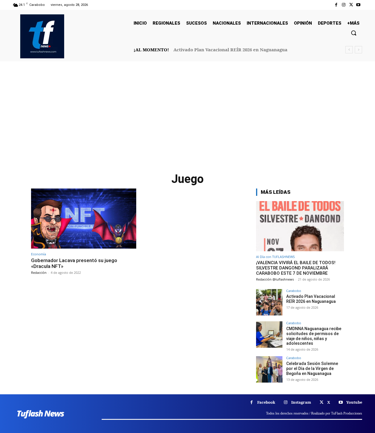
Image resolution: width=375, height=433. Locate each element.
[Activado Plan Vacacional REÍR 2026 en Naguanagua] (269, 302)
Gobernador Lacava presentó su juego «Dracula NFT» (74, 263)
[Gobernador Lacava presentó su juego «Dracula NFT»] (83, 219)
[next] (358, 49)
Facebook (266, 402)
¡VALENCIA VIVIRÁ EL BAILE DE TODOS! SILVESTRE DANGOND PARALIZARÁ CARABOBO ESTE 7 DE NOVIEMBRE (295, 268)
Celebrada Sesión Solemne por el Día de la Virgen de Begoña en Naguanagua (312, 368)
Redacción (39, 272)
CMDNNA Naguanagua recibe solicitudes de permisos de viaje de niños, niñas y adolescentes (313, 336)
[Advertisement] (187, 120)
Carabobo (293, 290)
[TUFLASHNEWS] (42, 36)
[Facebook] (336, 5)
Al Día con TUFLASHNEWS (275, 256)
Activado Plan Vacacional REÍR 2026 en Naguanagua (230, 49)
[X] (351, 5)
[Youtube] (358, 5)
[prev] (349, 49)
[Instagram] (343, 5)
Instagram (301, 402)
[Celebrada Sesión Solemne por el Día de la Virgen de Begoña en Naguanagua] (269, 369)
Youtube (354, 402)
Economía (38, 254)
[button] (353, 32)
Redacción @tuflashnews (275, 279)
